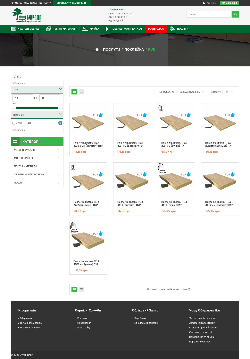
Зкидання (20, 83)
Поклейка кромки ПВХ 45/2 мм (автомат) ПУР (219, 203)
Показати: (215, 91)
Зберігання (26, 318)
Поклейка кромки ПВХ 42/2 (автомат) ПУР (130, 203)
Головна (16, 2)
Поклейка (134, 49)
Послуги (111, 49)
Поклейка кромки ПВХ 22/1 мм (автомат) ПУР (130, 144)
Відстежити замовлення (72, 2)
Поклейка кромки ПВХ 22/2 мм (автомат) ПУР (218, 144)
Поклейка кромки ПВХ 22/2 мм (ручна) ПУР (86, 203)
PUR (151, 49)
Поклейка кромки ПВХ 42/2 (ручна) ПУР (174, 203)
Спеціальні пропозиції (146, 323)
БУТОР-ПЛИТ (23, 122)
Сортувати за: (167, 91)
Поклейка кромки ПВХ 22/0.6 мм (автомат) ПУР (88, 144)
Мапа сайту (83, 327)
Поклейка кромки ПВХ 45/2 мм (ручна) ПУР (86, 262)
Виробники (140, 318)
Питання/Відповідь (31, 323)
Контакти (45, 2)
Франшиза (30, 2)
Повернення (84, 323)
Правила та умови (30, 327)
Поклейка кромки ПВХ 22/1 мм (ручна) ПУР (174, 144)
